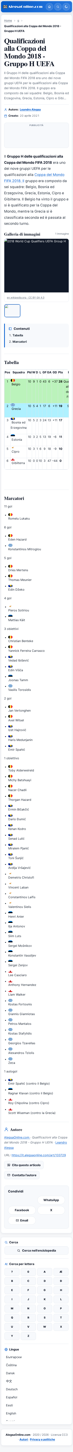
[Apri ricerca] (58, 6)
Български (14, 1357)
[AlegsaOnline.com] (23, 7)
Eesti (9, 1405)
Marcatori (20, 341)
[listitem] (12, 310)
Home (8, 20)
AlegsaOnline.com (17, 1137)
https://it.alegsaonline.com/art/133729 (39, 1155)
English (11, 1413)
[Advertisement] (36, 137)
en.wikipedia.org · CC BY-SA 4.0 (25, 297)
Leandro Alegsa (30, 109)
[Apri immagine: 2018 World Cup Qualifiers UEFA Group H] (36, 265)
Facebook (22, 1210)
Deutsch (12, 1389)
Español (11, 1397)
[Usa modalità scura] (66, 6)
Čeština (11, 1365)
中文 (9, 1381)
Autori (23, 1439)
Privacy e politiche (42, 1439)
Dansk (10, 1373)
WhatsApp (51, 1200)
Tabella (18, 335)
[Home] (49, 6)
